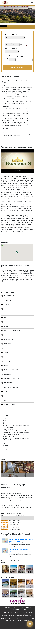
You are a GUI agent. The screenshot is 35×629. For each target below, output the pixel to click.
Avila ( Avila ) (5, 572)
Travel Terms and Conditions (17, 609)
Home (14, 607)
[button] (2, 11)
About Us (20, 607)
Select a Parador (11, 34)
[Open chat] (30, 624)
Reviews (8, 28)
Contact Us (28, 607)
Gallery (2, 28)
